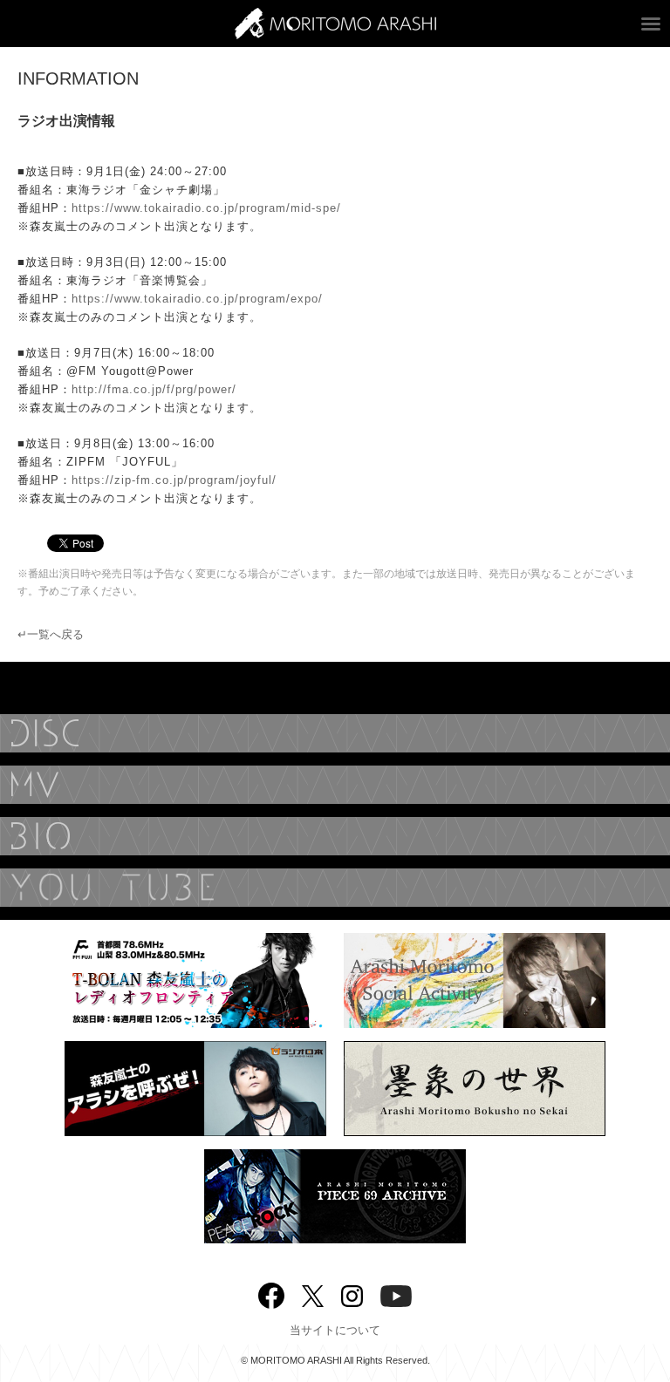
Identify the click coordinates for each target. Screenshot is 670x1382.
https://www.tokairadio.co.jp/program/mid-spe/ (206, 207)
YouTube (335, 887)
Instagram (352, 1294)
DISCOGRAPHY (335, 733)
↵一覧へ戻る (50, 634)
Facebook (271, 1292)
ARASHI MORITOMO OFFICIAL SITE (335, 23)
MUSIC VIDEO (335, 785)
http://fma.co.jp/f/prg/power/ (154, 389)
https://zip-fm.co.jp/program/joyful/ (174, 480)
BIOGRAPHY (335, 836)
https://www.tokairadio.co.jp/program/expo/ (197, 298)
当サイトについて (335, 1330)
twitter (313, 1294)
